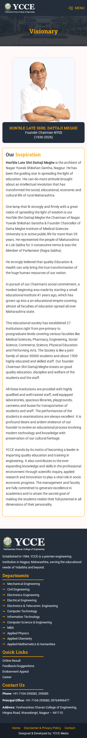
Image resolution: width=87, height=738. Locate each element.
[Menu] (70, 8)
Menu (79, 8)
